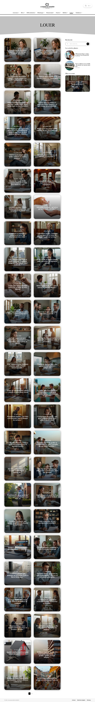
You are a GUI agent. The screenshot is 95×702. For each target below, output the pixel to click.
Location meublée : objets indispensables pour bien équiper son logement (18, 209)
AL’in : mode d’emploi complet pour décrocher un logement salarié (47, 261)
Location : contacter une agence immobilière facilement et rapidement (17, 523)
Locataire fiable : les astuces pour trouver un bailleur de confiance (17, 601)
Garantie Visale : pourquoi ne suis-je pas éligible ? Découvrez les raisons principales (47, 575)
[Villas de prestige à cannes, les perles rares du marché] (69, 55)
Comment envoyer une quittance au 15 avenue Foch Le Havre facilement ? (18, 575)
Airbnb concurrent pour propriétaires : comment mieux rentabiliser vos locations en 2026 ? (17, 340)
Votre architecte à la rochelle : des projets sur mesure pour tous (82, 65)
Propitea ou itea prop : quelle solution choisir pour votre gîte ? (47, 130)
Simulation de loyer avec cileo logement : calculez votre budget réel (47, 366)
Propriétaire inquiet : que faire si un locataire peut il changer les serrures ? (17, 418)
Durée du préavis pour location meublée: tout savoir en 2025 (47, 496)
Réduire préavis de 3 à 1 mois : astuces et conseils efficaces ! (47, 286)
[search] (85, 6)
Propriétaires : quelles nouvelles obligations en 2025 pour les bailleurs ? (47, 627)
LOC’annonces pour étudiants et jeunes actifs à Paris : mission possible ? (17, 366)
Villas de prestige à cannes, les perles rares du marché (82, 54)
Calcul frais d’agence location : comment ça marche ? (47, 313)
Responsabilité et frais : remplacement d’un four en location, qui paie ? (17, 627)
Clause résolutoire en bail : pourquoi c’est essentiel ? (47, 522)
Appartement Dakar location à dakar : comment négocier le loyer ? (17, 313)
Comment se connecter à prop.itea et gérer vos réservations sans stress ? (17, 235)
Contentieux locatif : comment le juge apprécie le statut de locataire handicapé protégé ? (47, 235)
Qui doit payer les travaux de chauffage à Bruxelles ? (47, 156)
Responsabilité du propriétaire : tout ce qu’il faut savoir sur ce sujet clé (17, 497)
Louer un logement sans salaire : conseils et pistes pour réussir (17, 391)
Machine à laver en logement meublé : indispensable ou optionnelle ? (18, 470)
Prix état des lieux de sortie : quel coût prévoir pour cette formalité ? (47, 340)
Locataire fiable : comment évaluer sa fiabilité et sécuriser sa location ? (47, 601)
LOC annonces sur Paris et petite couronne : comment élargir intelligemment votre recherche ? (17, 262)
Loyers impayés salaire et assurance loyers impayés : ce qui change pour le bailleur (47, 104)
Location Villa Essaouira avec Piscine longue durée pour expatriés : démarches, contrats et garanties (47, 393)
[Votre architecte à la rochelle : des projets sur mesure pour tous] (69, 65)
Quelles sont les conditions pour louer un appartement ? (18, 653)
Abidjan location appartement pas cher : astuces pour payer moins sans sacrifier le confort (17, 104)
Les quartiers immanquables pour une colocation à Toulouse (47, 679)
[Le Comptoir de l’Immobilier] (47, 5)
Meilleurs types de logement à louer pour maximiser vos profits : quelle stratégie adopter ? (47, 654)
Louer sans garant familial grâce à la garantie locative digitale (17, 287)
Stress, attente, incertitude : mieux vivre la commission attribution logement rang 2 (17, 78)
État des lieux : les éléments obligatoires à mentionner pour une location (47, 470)
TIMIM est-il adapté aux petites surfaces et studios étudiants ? (17, 156)
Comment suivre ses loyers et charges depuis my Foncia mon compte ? (47, 78)
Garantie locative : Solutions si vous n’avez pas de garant (47, 548)
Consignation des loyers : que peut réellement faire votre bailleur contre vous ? (47, 418)
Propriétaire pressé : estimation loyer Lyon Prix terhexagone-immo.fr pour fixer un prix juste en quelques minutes (18, 131)
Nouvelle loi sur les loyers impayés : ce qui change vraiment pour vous (17, 52)
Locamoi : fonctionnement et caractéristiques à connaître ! (18, 548)
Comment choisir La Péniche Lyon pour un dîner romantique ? (47, 183)
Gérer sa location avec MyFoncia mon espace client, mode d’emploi (47, 52)
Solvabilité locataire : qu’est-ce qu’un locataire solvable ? (47, 208)
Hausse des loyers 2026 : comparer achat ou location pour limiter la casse (17, 183)
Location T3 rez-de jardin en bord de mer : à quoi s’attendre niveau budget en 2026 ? (47, 444)
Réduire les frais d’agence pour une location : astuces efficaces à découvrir (17, 680)
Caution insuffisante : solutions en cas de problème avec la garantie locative (17, 444)
